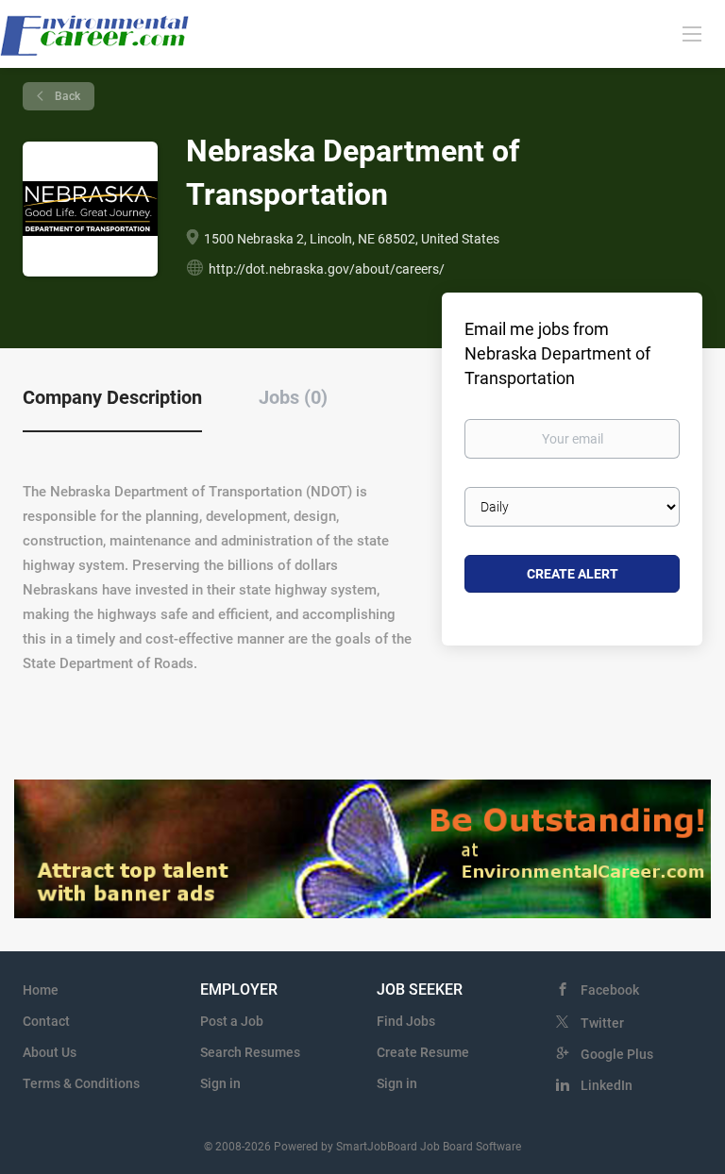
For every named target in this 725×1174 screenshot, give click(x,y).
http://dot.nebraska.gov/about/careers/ (327, 269)
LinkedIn (606, 1085)
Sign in (220, 1083)
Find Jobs (406, 1021)
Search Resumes (250, 1052)
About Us (49, 1052)
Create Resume (423, 1052)
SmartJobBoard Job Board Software (428, 1146)
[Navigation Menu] (692, 33)
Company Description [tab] (112, 397)
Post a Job (231, 1021)
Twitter (602, 1023)
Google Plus (617, 1054)
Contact (46, 1021)
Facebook (610, 990)
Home (41, 990)
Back (66, 96)
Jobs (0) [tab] (293, 397)
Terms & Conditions (81, 1083)
